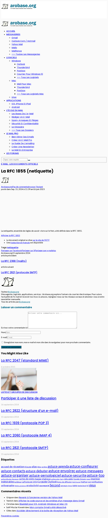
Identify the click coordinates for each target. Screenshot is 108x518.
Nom (3, 332)
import (88, 479)
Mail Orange (76, 482)
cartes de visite (26, 478)
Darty (62, 479)
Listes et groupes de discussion (19, 392)
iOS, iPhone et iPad (21, 103)
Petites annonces (20, 486)
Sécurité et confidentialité (25, 123)
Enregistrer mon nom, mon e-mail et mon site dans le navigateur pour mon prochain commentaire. (47, 342)
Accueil (10, 31)
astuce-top (95, 475)
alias (34, 466)
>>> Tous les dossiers (23, 130)
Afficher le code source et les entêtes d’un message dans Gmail (51, 500)
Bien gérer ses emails (23, 136)
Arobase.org (6, 186)
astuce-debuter (37, 471)
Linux (14, 97)
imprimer (95, 478)
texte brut (82, 485)
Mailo (14, 47)
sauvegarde (44, 485)
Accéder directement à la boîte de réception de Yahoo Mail (47, 510)
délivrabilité (68, 479)
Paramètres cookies (10, 515)
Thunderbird (23, 67)
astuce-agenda (58, 466)
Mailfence (17, 50)
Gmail (15, 37)
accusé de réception (12, 466)
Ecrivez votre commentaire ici (14, 327)
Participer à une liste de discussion (28, 398)
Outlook (21, 64)
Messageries (13, 34)
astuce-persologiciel (45, 475)
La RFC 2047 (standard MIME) (25, 360)
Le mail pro (12, 133)
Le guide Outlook (47, 481)
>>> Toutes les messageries (26, 54)
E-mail (4, 337)
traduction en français (20, 242)
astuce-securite (74, 475)
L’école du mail (14, 110)
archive (44, 467)
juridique (17, 482)
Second (55, 485)
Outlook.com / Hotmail (23, 41)
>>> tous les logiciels (28, 77)
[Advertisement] (32, 14)
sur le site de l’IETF (41, 240)
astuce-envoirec (61, 470)
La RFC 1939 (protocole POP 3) (25, 423)
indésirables (7, 481)
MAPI (89, 482)
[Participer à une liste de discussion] (19, 389)
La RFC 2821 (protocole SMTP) (19, 272)
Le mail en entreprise (22, 150)
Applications (13, 100)
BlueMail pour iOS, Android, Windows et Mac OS (43, 504)
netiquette (12, 247)
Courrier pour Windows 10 (30, 74)
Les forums (12, 153)
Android (16, 107)
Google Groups (79, 479)
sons (74, 485)
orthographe (7, 485)
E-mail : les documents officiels (19, 164)
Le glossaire (18, 126)
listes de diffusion (64, 482)
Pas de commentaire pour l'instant (27, 186)
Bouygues (15, 479)
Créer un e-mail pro (22, 140)
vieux (92, 485)
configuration (55, 479)
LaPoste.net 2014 (30, 482)
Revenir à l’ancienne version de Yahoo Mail (40, 497)
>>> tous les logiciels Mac (30, 93)
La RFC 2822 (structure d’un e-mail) (29, 410)
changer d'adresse (42, 479)
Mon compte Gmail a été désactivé (48, 507)
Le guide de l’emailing (23, 143)
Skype (70, 486)
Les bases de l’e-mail (22, 113)
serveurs (64, 485)
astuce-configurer (83, 466)
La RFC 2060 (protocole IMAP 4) (26, 435)
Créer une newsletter (23, 146)
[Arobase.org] (19, 9)
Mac (14, 80)
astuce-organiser (15, 475)
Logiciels (11, 57)
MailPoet (84, 482)
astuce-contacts (13, 471)
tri (88, 485)
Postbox (21, 70)
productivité (32, 485)
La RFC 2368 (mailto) (14, 261)
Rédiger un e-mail (21, 117)
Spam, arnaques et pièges (25, 120)
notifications (97, 482)
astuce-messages (89, 470)
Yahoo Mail (17, 44)
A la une (27, 467)
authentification (6, 479)
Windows (16, 60)
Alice (39, 467)
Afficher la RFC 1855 (10, 235)
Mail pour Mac (24, 83)
